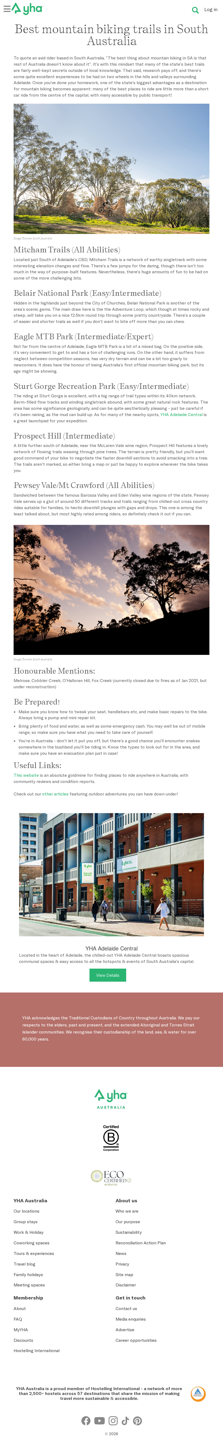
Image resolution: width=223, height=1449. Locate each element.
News (121, 1253)
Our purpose (128, 1221)
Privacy (122, 1264)
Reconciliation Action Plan (141, 1242)
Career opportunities (136, 1340)
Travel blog (24, 1264)
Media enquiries (131, 1319)
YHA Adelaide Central (181, 414)
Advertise (125, 1329)
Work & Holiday (29, 1232)
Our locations (26, 1211)
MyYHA (21, 1329)
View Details (107, 975)
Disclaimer (126, 1285)
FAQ (18, 1319)
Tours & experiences (34, 1253)
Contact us (126, 1308)
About (20, 1308)
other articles (55, 794)
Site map (124, 1274)
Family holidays (28, 1274)
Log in (211, 9)
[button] (205, 1371)
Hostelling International (37, 1350)
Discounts (23, 1340)
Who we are (127, 1211)
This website (26, 775)
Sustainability (129, 1232)
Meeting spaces (29, 1285)
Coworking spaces (31, 1242)
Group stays (26, 1221)
